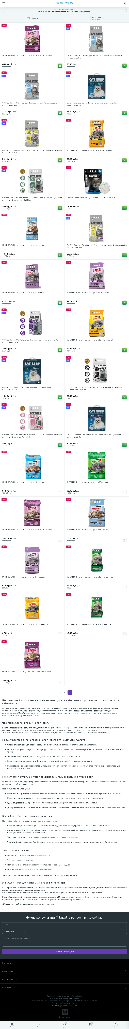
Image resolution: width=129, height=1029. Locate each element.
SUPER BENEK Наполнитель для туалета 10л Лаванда (88, 292)
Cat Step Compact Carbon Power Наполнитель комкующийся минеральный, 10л (27, 388)
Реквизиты (7, 988)
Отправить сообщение (64, 951)
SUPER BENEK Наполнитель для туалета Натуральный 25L (25, 624)
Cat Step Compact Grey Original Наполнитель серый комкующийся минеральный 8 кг (94, 56)
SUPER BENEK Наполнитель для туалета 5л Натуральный (89, 150)
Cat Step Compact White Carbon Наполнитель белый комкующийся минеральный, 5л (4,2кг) (94, 388)
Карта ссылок (64, 1017)
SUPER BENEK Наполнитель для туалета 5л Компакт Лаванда (26, 672)
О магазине (7, 971)
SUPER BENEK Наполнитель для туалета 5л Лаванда (23, 292)
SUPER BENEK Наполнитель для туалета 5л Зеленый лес (89, 624)
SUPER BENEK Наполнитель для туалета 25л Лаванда (23, 577)
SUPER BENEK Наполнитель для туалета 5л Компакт (88, 529)
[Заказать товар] (60, 492)
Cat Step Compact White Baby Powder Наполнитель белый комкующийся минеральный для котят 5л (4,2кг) (32, 436)
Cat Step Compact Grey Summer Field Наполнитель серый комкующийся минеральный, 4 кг (97, 246)
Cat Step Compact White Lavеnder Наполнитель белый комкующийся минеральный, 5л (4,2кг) (30, 341)
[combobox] (8, 931)
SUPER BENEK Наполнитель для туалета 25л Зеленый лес (90, 482)
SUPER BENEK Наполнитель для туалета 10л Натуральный (90, 340)
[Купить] (60, 66)
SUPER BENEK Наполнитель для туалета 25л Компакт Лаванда (27, 529)
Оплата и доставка (11, 979)
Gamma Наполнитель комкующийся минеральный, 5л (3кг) (91, 198)
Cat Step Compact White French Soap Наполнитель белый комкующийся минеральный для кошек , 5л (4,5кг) (32, 199)
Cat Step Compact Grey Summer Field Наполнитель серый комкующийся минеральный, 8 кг (32, 151)
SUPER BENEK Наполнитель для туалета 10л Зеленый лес (90, 577)
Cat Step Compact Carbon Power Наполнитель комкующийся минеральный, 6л (92, 104)
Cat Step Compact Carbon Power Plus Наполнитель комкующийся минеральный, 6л (94, 436)
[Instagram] (65, 1012)
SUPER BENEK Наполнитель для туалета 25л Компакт (23, 482)
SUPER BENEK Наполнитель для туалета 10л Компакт (23, 245)
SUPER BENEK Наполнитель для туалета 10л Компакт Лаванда (27, 55)
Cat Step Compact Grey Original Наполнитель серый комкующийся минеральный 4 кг (29, 104)
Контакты (6, 963)
